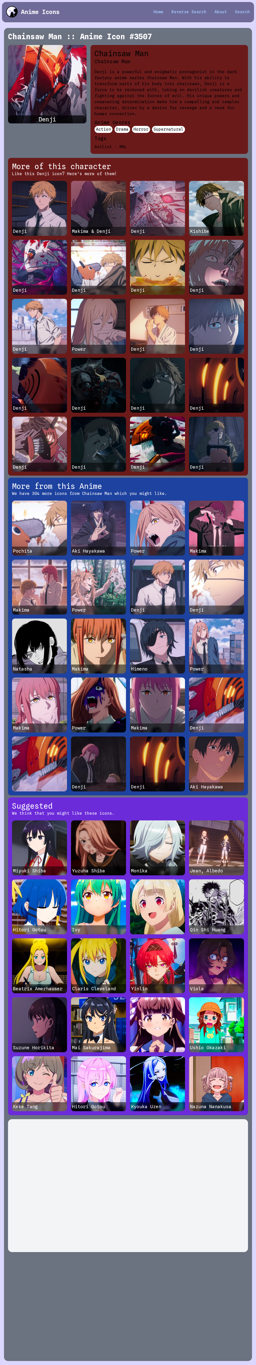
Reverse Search (189, 11)
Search (242, 11)
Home (159, 11)
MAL (123, 146)
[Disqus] (128, 1185)
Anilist (103, 146)
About (220, 11)
